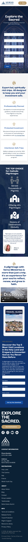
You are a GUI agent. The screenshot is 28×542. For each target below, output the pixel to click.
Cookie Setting (6, 538)
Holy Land (4, 469)
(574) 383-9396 (6, 455)
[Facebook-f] (3, 432)
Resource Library (7, 524)
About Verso (5, 489)
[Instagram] (7, 432)
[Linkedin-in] (17, 432)
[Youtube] (12, 432)
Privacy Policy (6, 527)
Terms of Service (16, 536)
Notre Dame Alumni (7, 504)
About (3, 486)
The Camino (5, 472)
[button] (22, 3)
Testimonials (5, 501)
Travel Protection (7, 518)
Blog (2, 492)
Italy (2, 475)
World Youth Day (6, 481)
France (3, 478)
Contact (4, 495)
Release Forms (6, 515)
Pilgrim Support (6, 521)
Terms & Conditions (7, 512)
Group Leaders (6, 498)
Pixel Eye (12, 533)
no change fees (20, 135)
